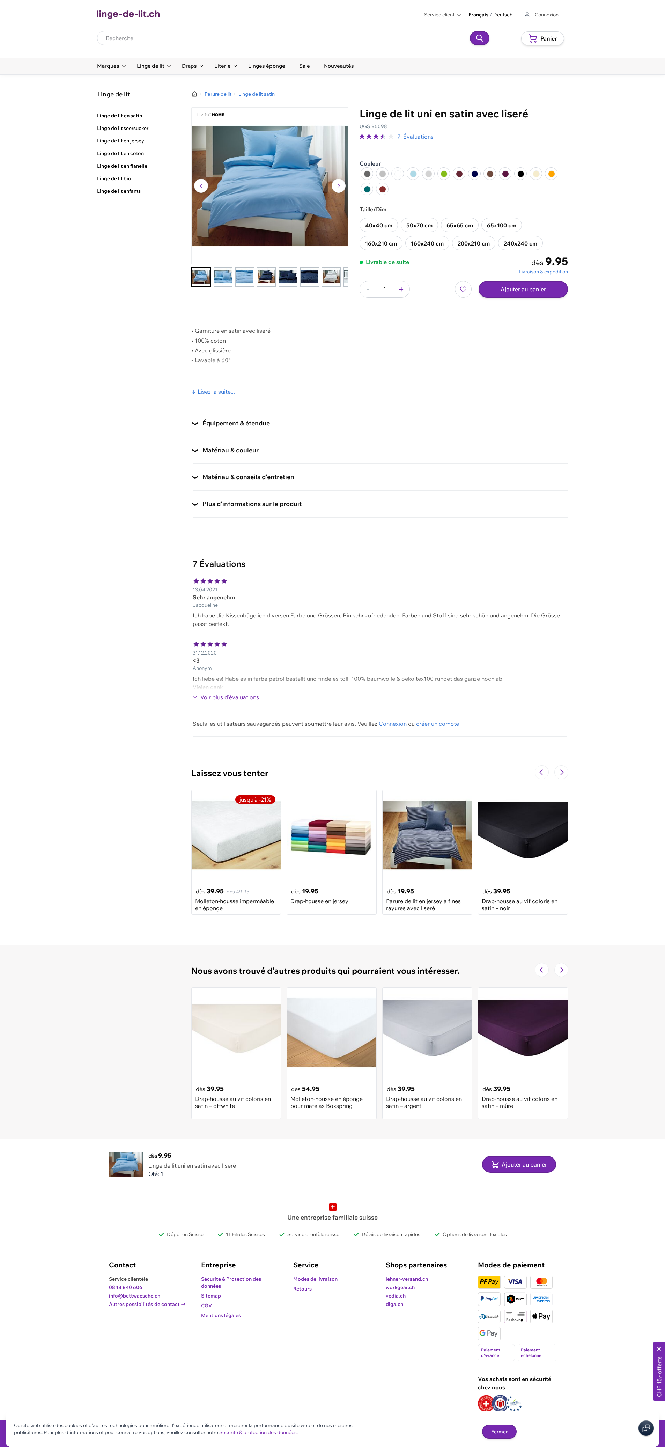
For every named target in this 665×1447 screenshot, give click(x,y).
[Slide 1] (201, 277)
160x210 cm (381, 243)
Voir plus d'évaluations (229, 697)
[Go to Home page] (128, 14)
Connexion (393, 723)
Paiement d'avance (490, 1352)
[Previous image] (201, 186)
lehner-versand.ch (407, 1279)
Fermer (499, 1431)
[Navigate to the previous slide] (542, 772)
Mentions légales (221, 1315)
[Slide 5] (288, 277)
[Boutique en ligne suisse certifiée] (486, 1403)
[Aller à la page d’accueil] (194, 94)
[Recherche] (479, 38)
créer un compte (437, 723)
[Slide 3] (244, 277)
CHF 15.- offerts (659, 1376)
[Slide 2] (223, 277)
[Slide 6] (309, 277)
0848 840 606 (125, 1287)
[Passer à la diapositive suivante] (561, 772)
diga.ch (394, 1304)
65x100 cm (501, 225)
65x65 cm (459, 225)
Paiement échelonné (531, 1352)
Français (478, 15)
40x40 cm (378, 225)
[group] (377, 136)
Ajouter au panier (523, 289)
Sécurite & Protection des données (231, 1282)
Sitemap (211, 1296)
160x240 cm (427, 243)
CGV (206, 1305)
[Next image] (339, 186)
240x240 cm (520, 243)
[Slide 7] (331, 277)
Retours (302, 1289)
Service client (439, 15)
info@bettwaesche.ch (134, 1296)
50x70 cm (419, 225)
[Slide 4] (266, 277)
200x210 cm (474, 243)
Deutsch (502, 15)
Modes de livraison (315, 1279)
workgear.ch (400, 1287)
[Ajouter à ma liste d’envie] (463, 289)
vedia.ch (396, 1296)
